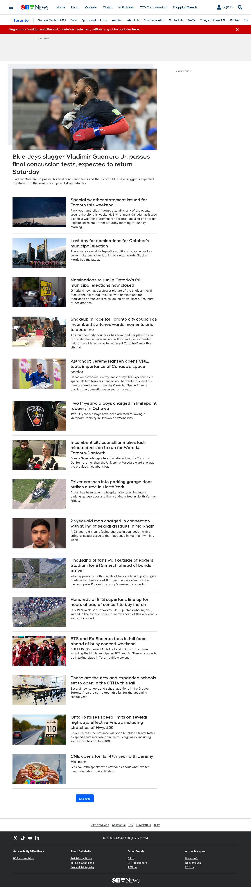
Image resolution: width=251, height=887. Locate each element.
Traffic (192, 20)
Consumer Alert (154, 20)
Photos (234, 20)
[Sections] (11, 7)
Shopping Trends (185, 7)
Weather (117, 20)
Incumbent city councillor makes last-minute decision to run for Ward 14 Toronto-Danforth (108, 447)
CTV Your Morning (153, 7)
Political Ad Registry (82, 867)
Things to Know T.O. (213, 20)
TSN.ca (132, 867)
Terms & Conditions (82, 862)
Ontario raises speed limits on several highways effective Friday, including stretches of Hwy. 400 (109, 722)
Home (60, 7)
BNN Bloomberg (137, 862)
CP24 (131, 858)
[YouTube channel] (30, 838)
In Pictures (126, 7)
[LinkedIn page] (37, 838)
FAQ (130, 824)
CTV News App (100, 824)
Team (157, 824)
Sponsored (88, 20)
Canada (91, 7)
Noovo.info (191, 858)
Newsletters (143, 824)
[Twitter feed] (15, 838)
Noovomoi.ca (193, 862)
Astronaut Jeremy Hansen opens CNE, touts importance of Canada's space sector (110, 366)
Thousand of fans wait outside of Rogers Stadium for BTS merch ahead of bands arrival (112, 565)
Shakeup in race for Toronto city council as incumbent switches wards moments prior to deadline (114, 324)
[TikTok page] (23, 838)
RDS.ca (189, 867)
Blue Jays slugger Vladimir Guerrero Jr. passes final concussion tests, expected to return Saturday (81, 164)
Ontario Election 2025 (52, 20)
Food (73, 20)
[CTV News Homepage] (34, 7)
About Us (133, 20)
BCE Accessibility (23, 858)
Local (75, 7)
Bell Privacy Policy (81, 858)
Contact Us (176, 20)
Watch (107, 7)
